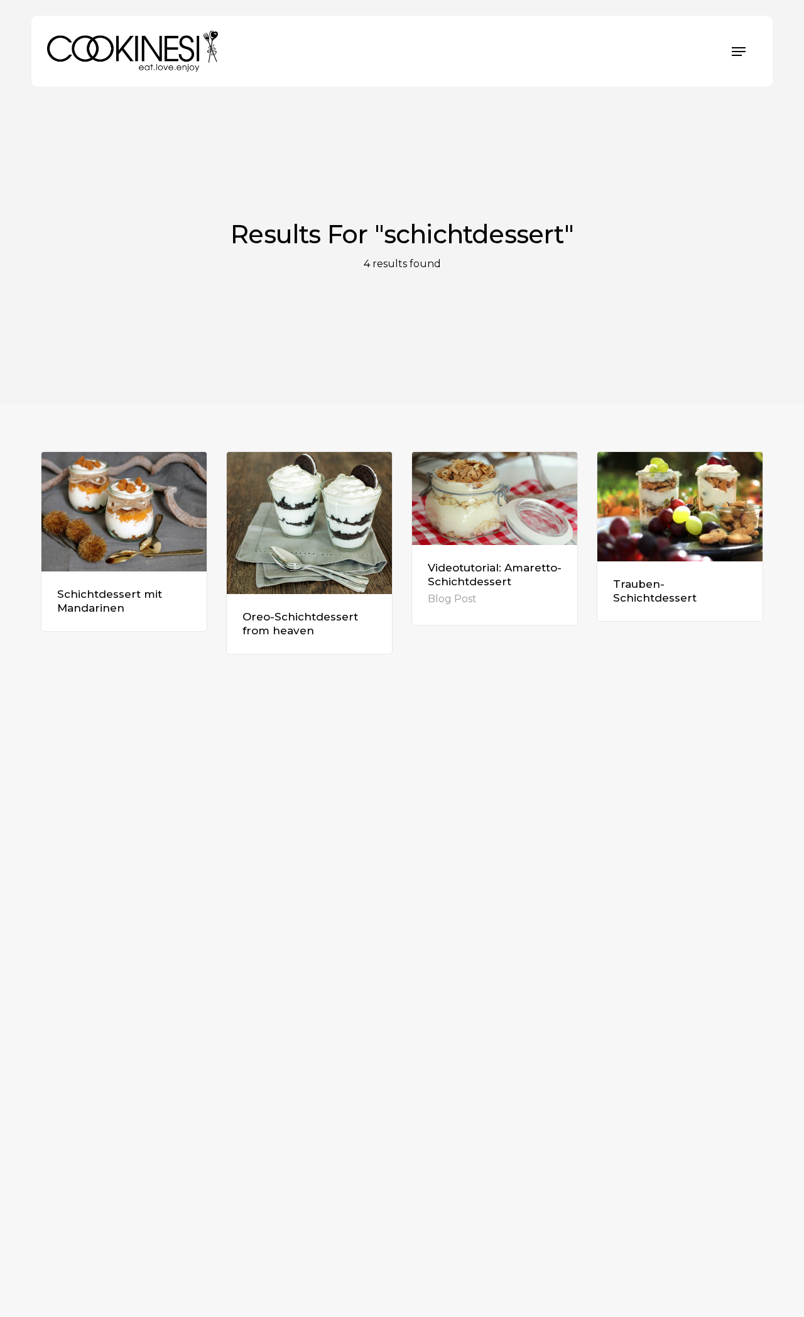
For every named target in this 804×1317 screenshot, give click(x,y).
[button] (738, 51)
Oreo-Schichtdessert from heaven (300, 623)
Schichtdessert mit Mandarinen (109, 601)
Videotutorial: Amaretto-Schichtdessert (495, 574)
